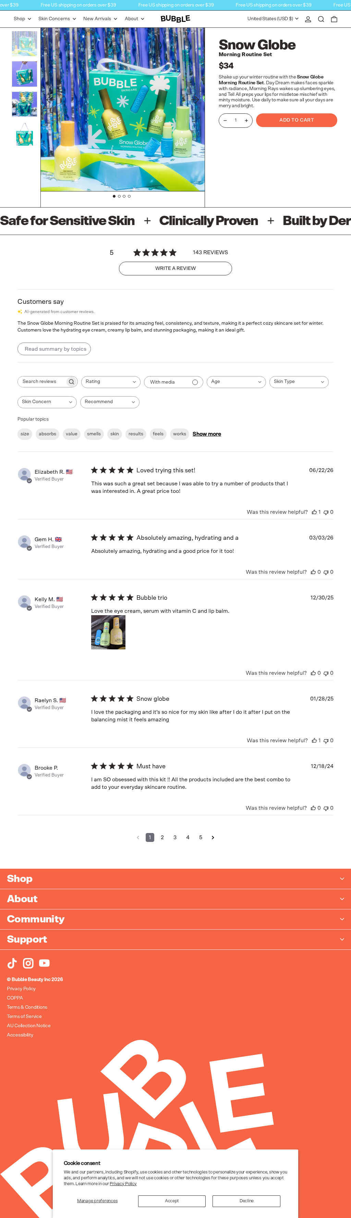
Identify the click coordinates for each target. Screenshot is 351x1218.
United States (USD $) (270, 18)
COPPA (15, 998)
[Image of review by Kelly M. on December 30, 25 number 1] (108, 632)
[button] (321, 19)
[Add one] (246, 120)
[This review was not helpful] (326, 512)
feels (158, 434)
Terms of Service (24, 1016)
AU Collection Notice (28, 1025)
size (25, 434)
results (136, 434)
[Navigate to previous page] (138, 837)
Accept (172, 1201)
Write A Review (175, 268)
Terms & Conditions (27, 1007)
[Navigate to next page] (213, 837)
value (71, 434)
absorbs (47, 434)
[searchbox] (41, 381)
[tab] (114, 196)
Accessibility (20, 1035)
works (179, 434)
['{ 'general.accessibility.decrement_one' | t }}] (225, 120)
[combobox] (111, 382)
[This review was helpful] (314, 512)
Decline (247, 1201)
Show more (207, 434)
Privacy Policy (123, 1184)
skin (114, 434)
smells (94, 434)
